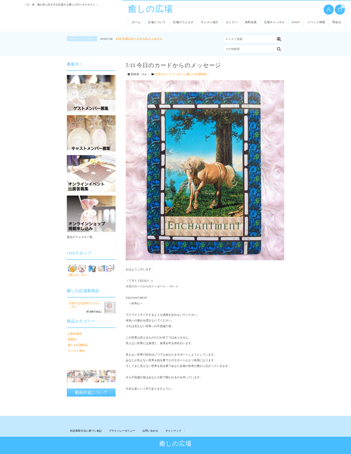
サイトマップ (173, 430)
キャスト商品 (76, 350)
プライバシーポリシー (122, 430)
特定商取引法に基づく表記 (86, 430)
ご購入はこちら (77, 274)
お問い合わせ (150, 430)
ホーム (136, 22)
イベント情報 (316, 22)
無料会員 (251, 22)
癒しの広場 (150, 9)
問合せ (336, 22)
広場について (157, 22)
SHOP (296, 22)
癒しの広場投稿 (197, 74)
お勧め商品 (75, 333)
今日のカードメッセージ (170, 74)
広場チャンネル (274, 22)
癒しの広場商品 (78, 345)
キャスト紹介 (210, 22)
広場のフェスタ (183, 22)
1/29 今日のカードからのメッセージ (139, 38)
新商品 (72, 339)
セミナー (232, 22)
